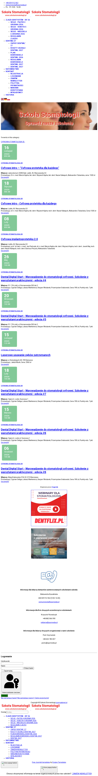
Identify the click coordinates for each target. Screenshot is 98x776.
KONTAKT (10, 71)
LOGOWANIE (16, 76)
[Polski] (8, 99)
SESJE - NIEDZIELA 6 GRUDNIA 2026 (19, 32)
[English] (2, 99)
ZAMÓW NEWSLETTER (16, 79)
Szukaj (3, 712)
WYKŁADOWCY (17, 92)
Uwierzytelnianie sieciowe (11, 692)
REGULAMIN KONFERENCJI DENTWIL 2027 (17, 62)
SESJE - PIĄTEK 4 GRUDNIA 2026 (18, 23)
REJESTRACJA (17, 74)
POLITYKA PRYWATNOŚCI (17, 84)
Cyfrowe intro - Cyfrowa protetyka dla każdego (29, 203)
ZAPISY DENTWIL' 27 (18, 729)
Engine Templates (59, 762)
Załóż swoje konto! (42, 698)
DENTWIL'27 (11, 41)
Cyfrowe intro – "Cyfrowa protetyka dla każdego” (30, 167)
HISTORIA (10, 95)
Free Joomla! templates (41, 762)
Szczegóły (5, 177)
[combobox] (17, 712)
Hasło (3, 666)
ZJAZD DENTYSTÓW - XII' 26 (18, 20)
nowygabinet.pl (61, 702)
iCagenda (55, 487)
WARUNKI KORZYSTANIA (17, 89)
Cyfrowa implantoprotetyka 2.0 (19, 239)
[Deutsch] (5, 99)
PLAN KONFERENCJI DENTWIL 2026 (17, 55)
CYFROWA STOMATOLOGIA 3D (13, 142)
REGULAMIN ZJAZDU (16, 37)
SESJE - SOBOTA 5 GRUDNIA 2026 (18, 28)
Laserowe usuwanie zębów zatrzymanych (25, 354)
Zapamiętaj (8, 671)
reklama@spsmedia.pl (49, 622)
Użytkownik (5, 661)
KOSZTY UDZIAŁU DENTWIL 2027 (18, 49)
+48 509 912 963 (12, 3)
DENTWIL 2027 (17, 67)
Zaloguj (4, 696)
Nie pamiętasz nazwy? (26, 698)
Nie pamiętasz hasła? (9, 698)
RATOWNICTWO (12, 69)
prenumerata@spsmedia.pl (16, 5)
